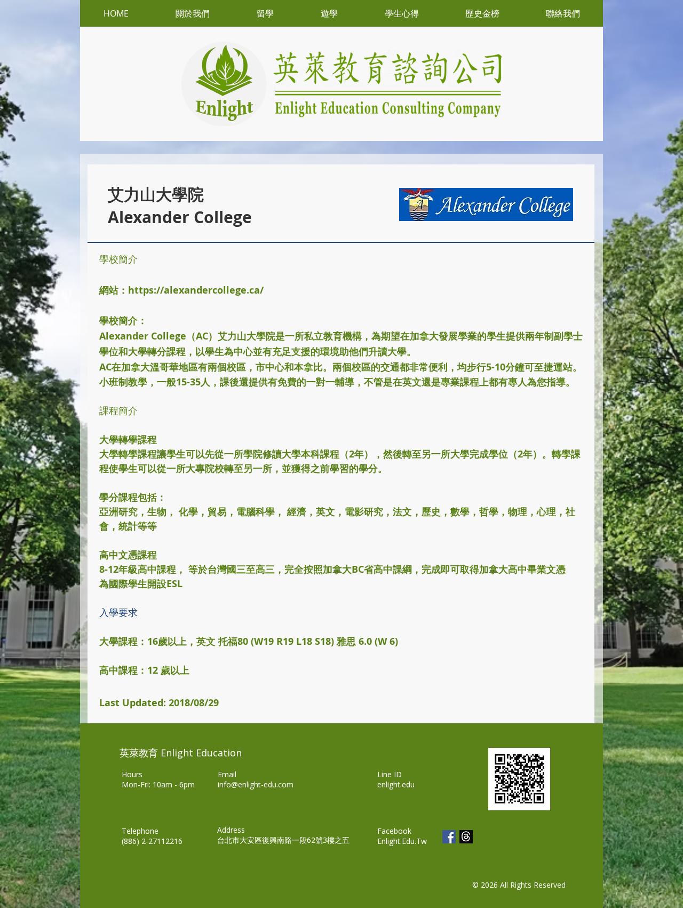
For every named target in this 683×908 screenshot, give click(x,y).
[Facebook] (449, 836)
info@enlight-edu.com (255, 784)
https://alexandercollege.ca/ (196, 290)
